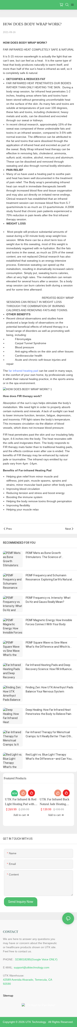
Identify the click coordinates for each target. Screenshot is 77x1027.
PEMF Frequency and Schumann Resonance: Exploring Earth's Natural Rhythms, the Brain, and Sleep (49, 578)
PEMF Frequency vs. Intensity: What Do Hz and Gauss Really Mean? (48, 599)
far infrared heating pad (23, 370)
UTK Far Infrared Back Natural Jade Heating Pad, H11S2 (54, 802)
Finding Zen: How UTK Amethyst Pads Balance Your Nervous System (49, 689)
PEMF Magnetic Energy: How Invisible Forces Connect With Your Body (49, 622)
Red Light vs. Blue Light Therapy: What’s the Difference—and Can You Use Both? (48, 757)
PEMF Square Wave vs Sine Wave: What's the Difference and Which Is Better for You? (48, 645)
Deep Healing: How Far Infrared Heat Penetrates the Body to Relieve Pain (48, 711)
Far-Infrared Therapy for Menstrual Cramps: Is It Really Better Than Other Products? (50, 734)
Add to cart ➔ (21, 815)
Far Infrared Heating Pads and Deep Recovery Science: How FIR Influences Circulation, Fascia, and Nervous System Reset (49, 667)
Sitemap (8, 995)
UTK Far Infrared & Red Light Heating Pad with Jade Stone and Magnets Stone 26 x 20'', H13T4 (20, 802)
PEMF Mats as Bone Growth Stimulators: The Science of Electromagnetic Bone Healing (45, 555)
